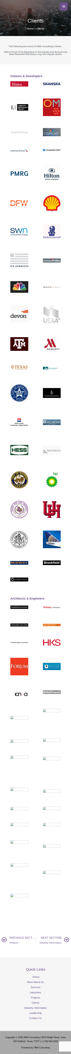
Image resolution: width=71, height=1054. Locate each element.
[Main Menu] (64, 6)
